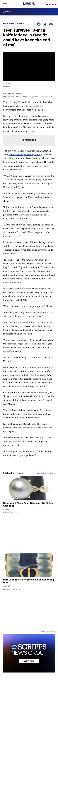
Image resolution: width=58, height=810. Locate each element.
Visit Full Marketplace (46, 473)
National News (13, 23)
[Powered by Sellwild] (51, 632)
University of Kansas (29, 214)
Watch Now (50, 4)
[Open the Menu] (4, 4)
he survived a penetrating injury (24, 154)
